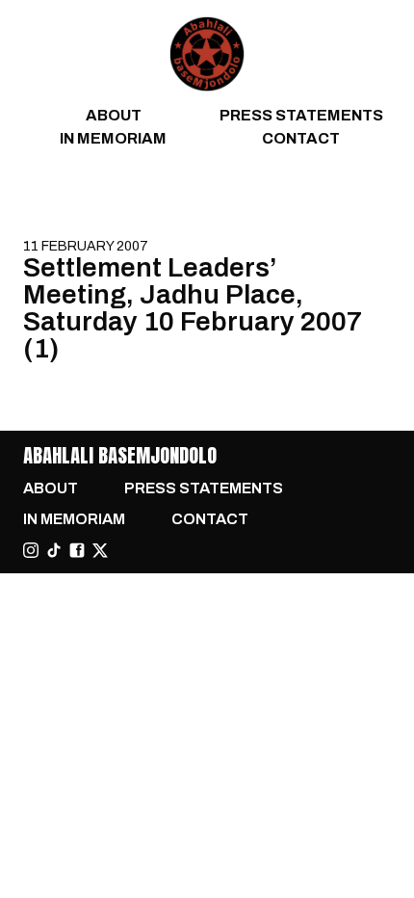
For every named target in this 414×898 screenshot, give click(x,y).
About (114, 115)
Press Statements (301, 115)
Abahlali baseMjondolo (120, 455)
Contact (301, 138)
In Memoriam (113, 138)
